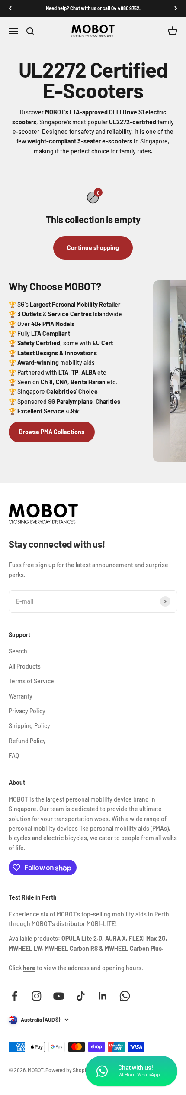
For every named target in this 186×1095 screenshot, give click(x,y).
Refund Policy (27, 740)
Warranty (20, 696)
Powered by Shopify (67, 1070)
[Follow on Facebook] (14, 996)
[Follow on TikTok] (81, 996)
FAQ (14, 755)
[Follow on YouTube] (58, 996)
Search (18, 651)
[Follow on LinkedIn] (103, 996)
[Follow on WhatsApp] (125, 996)
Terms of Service (31, 681)
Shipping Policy (29, 725)
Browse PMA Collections (51, 431)
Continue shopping (93, 247)
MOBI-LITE (101, 923)
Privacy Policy (27, 711)
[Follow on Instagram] (36, 996)
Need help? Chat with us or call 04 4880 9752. (93, 8)
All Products (25, 666)
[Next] (175, 8)
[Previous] (10, 8)
